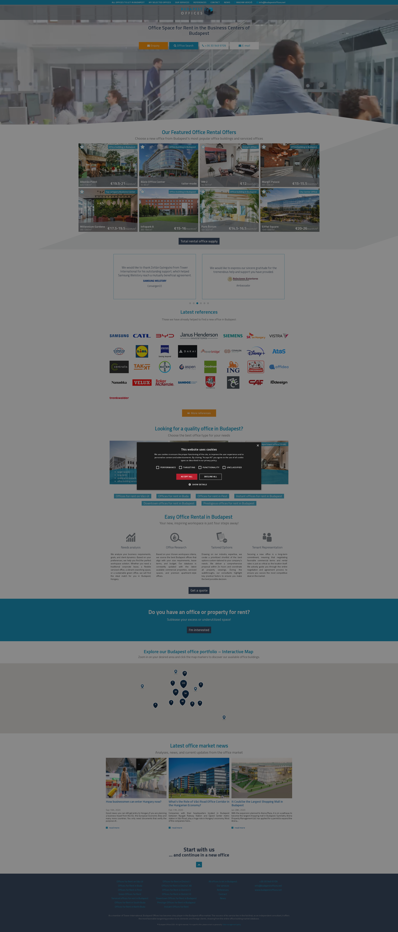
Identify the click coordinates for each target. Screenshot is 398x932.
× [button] (258, 445)
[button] (199, 484)
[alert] (199, 466)
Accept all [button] (187, 476)
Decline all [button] (210, 476)
